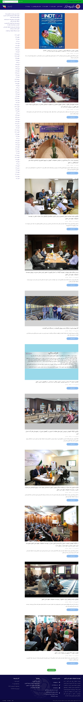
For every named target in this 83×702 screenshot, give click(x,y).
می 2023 (17, 113)
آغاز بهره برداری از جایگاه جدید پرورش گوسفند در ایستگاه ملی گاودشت (60, 328)
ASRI (71, 53)
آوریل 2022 (17, 140)
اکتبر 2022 (17, 128)
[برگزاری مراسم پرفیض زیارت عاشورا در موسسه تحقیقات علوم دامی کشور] (51, 579)
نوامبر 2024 (17, 75)
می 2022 (17, 138)
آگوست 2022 (17, 132)
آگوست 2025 (17, 56)
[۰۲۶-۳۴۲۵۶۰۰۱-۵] (59, 685)
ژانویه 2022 (17, 147)
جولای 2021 (17, 159)
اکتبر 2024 (17, 77)
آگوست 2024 (17, 81)
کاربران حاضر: (16, 681)
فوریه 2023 (17, 119)
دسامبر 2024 (17, 73)
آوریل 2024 (17, 90)
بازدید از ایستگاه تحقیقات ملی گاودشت (12, 30)
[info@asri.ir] (59, 682)
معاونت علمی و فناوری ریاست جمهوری (33, 685)
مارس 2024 (17, 92)
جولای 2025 (17, 58)
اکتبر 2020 (17, 178)
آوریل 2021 (17, 166)
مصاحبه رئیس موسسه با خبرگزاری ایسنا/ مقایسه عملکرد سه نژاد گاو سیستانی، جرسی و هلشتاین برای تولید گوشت (11, 15)
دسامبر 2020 (17, 174)
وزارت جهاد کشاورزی (36, 681)
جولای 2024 (17, 83)
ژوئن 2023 (17, 111)
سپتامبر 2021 (17, 155)
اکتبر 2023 (17, 102)
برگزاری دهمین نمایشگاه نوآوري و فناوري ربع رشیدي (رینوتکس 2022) (60, 51)
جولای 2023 (17, 109)
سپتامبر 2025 (17, 54)
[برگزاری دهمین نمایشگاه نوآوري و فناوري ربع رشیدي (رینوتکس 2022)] (51, 31)
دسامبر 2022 (17, 123)
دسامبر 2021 (17, 149)
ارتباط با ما (4, 700)
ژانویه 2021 (17, 172)
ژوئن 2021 (17, 161)
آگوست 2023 (17, 106)
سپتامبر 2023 (17, 104)
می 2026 (17, 41)
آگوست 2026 (17, 35)
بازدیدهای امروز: (16, 683)
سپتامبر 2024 (17, 79)
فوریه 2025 (17, 68)
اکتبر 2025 (17, 52)
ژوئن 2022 (17, 136)
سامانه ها (9, 700)
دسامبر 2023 (17, 98)
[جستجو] (4, 1)
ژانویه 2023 (17, 121)
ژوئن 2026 (17, 39)
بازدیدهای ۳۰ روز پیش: (15, 686)
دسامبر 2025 (17, 47)
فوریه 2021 (17, 170)
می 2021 (17, 163)
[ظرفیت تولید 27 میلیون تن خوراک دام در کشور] (51, 633)
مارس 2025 (17, 66)
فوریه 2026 (17, 43)
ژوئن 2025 (17, 60)
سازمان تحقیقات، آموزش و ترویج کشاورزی (32, 683)
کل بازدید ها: (17, 688)
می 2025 (17, 62)
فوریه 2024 (17, 94)
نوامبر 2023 (17, 100)
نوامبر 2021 (17, 151)
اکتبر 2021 (17, 153)
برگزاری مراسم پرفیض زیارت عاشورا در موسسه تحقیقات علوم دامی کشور (60, 599)
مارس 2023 (17, 117)
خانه (12, 700)
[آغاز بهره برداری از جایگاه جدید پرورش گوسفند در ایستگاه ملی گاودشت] (51, 308)
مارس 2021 (17, 168)
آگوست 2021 (17, 157)
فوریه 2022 (17, 144)
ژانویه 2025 (17, 71)
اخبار (67, 53)
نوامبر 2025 (17, 50)
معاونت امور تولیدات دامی (35, 687)
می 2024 (17, 88)
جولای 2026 (17, 37)
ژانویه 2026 (17, 45)
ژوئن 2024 (17, 85)
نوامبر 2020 (17, 176)
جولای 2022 (17, 134)
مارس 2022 (17, 142)
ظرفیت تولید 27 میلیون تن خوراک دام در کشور (66, 653)
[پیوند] (71, 6)
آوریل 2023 (17, 115)
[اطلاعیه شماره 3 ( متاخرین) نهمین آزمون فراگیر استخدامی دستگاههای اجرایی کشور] (51, 362)
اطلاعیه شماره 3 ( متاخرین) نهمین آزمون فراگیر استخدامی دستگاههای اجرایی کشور (57, 382)
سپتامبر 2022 (17, 130)
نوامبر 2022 (17, 125)
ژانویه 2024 (17, 96)
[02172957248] (59, 688)
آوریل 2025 (17, 64)
